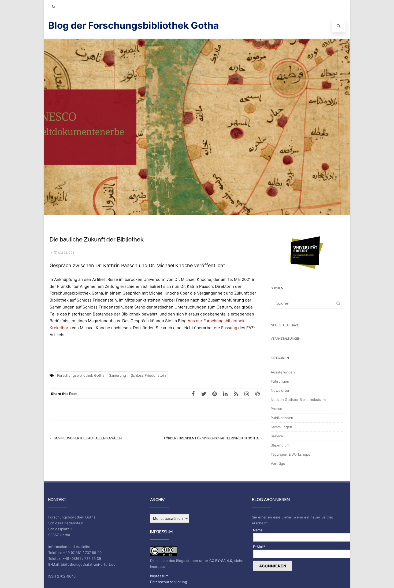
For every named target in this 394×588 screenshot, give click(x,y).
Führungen (280, 381)
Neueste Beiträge (285, 325)
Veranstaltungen (285, 338)
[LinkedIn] (225, 393)
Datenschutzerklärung (168, 582)
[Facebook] (193, 393)
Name (258, 530)
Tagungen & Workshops (290, 454)
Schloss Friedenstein (148, 375)
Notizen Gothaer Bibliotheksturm (298, 399)
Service (277, 436)
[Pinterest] (214, 393)
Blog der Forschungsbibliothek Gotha (133, 25)
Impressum (159, 576)
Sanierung (117, 375)
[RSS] (53, 7)
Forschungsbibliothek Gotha (80, 375)
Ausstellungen (283, 372)
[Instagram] (246, 393)
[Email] (257, 393)
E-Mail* (259, 547)
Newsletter (280, 390)
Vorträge (278, 463)
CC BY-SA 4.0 (220, 560)
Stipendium (280, 445)
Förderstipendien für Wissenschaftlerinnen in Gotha (213, 438)
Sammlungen (281, 427)
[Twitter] (203, 393)
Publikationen (282, 418)
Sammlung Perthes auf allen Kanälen (86, 438)
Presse (276, 408)
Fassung (229, 327)
